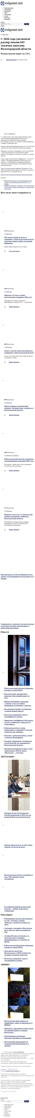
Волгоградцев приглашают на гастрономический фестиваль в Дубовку (16, 1044)
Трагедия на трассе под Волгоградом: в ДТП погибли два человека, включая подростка (17, 953)
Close (2, 1099)
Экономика (7, 9)
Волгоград (4, 174)
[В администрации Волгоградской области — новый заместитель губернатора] (19, 893)
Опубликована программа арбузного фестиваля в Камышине (17, 1037)
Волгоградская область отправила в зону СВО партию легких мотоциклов (18, 877)
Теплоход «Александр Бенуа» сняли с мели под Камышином (18, 736)
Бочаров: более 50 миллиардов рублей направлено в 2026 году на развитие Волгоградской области (17, 815)
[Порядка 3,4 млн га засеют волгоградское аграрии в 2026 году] (19, 270)
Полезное (7, 19)
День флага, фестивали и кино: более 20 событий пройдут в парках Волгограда (18, 1030)
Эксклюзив (7, 14)
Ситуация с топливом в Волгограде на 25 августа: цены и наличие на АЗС (18, 930)
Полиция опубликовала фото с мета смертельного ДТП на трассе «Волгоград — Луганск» (18, 751)
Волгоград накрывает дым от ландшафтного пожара (16, 716)
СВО (5, 13)
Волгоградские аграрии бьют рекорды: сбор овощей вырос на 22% (17, 696)
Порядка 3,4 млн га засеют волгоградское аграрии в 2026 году (18, 296)
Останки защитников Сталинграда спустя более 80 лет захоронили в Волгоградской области (18, 743)
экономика (29, 174)
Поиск (26, 24)
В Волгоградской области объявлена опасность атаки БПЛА (18, 689)
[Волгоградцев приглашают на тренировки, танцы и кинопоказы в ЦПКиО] (19, 993)
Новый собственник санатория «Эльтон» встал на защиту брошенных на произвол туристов (17, 703)
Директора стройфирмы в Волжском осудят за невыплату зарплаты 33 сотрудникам (18, 722)
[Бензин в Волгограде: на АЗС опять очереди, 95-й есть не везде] (19, 831)
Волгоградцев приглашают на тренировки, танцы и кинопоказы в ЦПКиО (18, 1023)
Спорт (6, 16)
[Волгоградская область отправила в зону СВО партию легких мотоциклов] (19, 861)
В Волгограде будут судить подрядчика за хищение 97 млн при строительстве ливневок (18, 730)
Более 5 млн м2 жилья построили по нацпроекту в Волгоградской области (19, 352)
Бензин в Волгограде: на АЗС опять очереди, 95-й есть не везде (18, 846)
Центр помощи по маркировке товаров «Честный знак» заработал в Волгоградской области (18, 408)
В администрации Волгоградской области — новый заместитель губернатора (17, 909)
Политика (7, 11)
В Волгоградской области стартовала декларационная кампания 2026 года (19, 460)
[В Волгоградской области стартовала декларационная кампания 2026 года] (19, 433)
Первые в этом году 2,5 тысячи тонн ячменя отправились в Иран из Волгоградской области (18, 516)
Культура (7, 17)
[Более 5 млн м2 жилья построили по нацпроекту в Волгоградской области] (19, 325)
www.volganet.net (18, 1052)
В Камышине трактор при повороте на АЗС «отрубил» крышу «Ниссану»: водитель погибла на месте (18, 921)
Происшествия (8, 8)
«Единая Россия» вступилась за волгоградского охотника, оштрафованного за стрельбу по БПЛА (16, 939)
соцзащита (22, 174)
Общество (9, 234)
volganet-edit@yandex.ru (12, 1071)
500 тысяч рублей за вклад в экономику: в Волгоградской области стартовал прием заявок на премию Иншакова (19, 240)
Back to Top (4, 1098)
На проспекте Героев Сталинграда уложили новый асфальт (17, 710)
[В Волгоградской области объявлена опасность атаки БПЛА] (19, 660)
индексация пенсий (13, 174)
